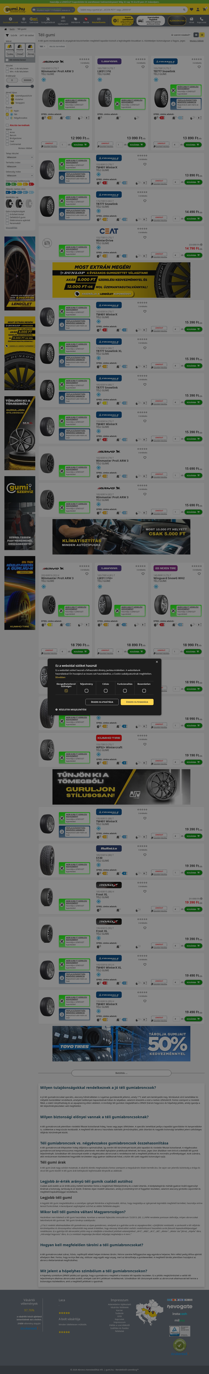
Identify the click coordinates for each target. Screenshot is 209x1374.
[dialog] (104, 687)
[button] (70, 709)
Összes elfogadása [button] (137, 701)
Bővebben (60, 677)
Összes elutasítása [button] (102, 701)
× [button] (157, 662)
